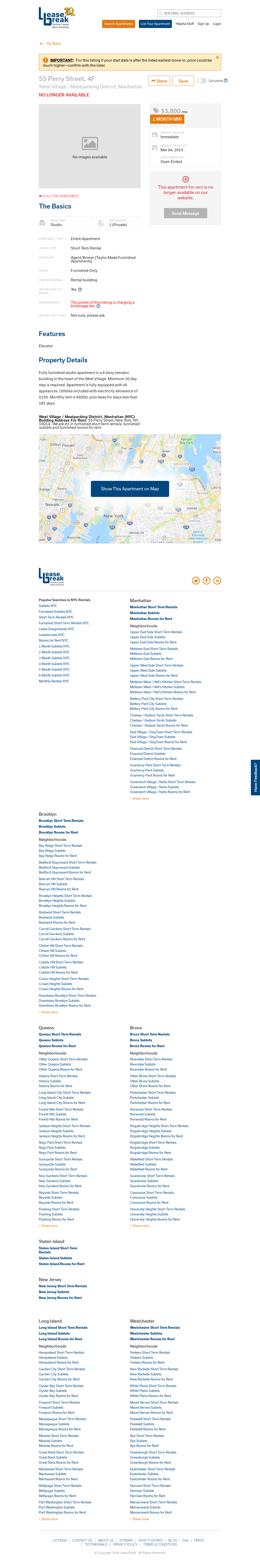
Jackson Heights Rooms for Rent (62, 1136)
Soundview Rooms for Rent (149, 1186)
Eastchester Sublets (144, 1474)
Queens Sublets (51, 1040)
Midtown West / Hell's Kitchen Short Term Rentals (165, 682)
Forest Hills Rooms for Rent (58, 1119)
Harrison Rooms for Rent (147, 1496)
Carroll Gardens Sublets (56, 934)
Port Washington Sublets (57, 1507)
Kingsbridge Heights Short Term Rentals (159, 1126)
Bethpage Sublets (52, 1491)
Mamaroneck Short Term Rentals (153, 1502)
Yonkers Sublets (141, 1357)
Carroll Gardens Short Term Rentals (65, 929)
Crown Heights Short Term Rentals (64, 979)
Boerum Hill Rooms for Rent (58, 889)
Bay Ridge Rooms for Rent (58, 856)
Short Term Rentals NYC (56, 617)
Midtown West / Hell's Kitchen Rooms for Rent (163, 692)
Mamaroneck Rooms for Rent (151, 1512)
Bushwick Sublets (51, 917)
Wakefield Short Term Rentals (151, 1159)
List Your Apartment (155, 24)
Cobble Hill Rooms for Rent (58, 972)
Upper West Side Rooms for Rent (154, 675)
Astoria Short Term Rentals (58, 1076)
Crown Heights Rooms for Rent (61, 989)
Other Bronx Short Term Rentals (153, 1076)
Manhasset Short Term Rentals (61, 1469)
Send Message (185, 213)
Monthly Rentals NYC (54, 681)
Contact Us (82, 1540)
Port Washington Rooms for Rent (62, 1512)
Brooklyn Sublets (52, 826)
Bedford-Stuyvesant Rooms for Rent (65, 872)
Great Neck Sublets (53, 1457)
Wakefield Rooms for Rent (148, 1169)
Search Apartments (119, 24)
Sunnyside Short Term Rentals (61, 1159)
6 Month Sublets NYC (54, 675)
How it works (150, 1540)
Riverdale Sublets (143, 1064)
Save (183, 81)
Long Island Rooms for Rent (60, 1339)
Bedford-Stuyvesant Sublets (59, 867)
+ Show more (139, 798)
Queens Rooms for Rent (57, 1046)
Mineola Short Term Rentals (59, 1436)
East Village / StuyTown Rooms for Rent (158, 742)
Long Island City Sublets (56, 1098)
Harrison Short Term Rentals (150, 1486)
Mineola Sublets (50, 1441)
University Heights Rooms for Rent (155, 1219)
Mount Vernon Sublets (146, 1407)
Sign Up (203, 24)
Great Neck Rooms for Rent (58, 1462)
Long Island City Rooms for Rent (62, 1103)
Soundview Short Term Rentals (152, 1176)
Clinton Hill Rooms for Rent (58, 955)
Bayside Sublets (50, 1197)
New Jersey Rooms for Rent (60, 1298)
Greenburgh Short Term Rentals (153, 1452)
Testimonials (96, 1544)
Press (199, 1540)
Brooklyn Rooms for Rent (58, 832)
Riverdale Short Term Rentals (151, 1059)
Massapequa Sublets (54, 1424)
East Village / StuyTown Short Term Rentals (161, 732)
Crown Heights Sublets (55, 984)
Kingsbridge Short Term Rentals (153, 1142)
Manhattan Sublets (145, 613)
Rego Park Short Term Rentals (60, 1142)
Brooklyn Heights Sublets (57, 900)
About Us (106, 1540)
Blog (172, 1540)
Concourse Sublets (143, 1197)
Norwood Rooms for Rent (148, 1119)
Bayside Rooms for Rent (56, 1202)
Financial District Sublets (147, 754)
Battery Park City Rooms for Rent (153, 709)
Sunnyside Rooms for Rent (58, 1169)
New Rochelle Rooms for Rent (151, 1379)
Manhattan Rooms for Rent (151, 619)
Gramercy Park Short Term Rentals (155, 765)
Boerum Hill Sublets (53, 884)
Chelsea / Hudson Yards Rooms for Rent (159, 725)
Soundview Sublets (144, 1181)
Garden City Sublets (53, 1374)
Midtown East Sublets (145, 654)
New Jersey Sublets (54, 1292)
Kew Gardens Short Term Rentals (63, 1176)
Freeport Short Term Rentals (59, 1402)
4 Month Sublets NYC (54, 664)
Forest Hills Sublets (53, 1114)
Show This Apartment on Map (130, 489)
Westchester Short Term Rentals (155, 1327)
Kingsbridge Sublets (145, 1147)
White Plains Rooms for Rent (150, 1396)
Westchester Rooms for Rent (152, 1339)
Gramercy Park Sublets (147, 770)
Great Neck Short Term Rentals (61, 1452)
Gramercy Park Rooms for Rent (152, 775)
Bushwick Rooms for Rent (57, 922)
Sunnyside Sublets (52, 1164)
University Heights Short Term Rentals (157, 1209)
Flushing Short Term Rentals (59, 1209)
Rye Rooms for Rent (144, 1446)
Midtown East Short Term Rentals (154, 649)
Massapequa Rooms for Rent (59, 1429)
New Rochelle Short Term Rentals (154, 1369)
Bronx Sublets (141, 1040)
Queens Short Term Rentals (60, 1034)
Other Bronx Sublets (144, 1081)
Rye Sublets (138, 1441)
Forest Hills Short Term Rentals (61, 1109)
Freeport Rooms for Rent (56, 1412)
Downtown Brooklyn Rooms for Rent (65, 1005)
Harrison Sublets (142, 1491)
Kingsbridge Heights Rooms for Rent (156, 1136)
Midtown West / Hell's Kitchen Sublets (157, 687)
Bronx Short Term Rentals (150, 1034)
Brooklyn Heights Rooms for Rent (62, 906)
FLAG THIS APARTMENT (60, 196)
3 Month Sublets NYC (54, 658)
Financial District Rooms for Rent (153, 759)
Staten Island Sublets (55, 1258)
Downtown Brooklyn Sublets (59, 1001)
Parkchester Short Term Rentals (153, 1092)
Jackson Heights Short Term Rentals (64, 1126)
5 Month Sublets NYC (54, 669)
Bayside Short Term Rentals (59, 1193)
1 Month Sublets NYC (54, 646)
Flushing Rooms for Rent (56, 1219)
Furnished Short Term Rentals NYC (64, 623)
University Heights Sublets (149, 1214)
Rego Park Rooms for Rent (58, 1153)
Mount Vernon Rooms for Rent (151, 1412)
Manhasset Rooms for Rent (58, 1479)
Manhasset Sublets (52, 1474)
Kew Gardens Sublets (54, 1181)
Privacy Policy (125, 1544)
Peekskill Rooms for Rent (147, 1429)
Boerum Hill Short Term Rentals (61, 879)
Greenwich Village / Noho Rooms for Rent (160, 792)
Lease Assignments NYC (56, 629)
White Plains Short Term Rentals (153, 1386)
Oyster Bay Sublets (53, 1391)
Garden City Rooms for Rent (59, 1379)
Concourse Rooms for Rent (149, 1202)
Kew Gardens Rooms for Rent (60, 1186)
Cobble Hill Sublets (53, 967)
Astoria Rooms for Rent (55, 1086)
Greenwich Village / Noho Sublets (154, 787)
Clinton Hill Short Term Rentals (61, 946)
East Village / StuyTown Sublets (152, 737)
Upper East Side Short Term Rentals (156, 632)
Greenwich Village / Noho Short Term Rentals (163, 782)
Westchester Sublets (146, 1333)
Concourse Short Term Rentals (152, 1193)
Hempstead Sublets (53, 1357)
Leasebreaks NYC (52, 635)
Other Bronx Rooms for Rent (150, 1086)
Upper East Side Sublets (147, 637)
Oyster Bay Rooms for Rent (58, 1396)
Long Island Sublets (54, 1333)
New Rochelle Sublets (145, 1374)
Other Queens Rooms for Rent (60, 1069)
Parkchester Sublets (144, 1098)
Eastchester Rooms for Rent (150, 1479)
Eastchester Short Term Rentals (152, 1469)
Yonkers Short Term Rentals (150, 1352)
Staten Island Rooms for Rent (62, 1264)
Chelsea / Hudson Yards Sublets (153, 720)
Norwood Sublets (142, 1114)
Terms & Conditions (160, 1544)
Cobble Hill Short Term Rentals (61, 962)
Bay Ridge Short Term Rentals (60, 845)
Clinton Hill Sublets (52, 951)
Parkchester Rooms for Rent (150, 1103)
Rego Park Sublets (52, 1147)
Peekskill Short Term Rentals (150, 1419)
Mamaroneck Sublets (145, 1507)
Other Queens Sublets (55, 1064)
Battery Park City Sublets (148, 704)
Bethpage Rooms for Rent (57, 1496)
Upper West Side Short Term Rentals (156, 665)
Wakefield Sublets (143, 1164)
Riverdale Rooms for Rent (148, 1069)
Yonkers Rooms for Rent (147, 1362)
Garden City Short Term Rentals (62, 1369)
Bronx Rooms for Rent (147, 1046)
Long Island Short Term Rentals (63, 1327)
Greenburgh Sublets (145, 1457)
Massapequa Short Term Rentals (62, 1419)
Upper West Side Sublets (148, 670)
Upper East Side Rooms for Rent (153, 642)
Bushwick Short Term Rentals (60, 912)
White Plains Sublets (145, 1391)
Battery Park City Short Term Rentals (156, 699)
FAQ (186, 1540)
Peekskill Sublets (142, 1424)
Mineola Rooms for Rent (56, 1446)
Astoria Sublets (50, 1081)
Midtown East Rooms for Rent (151, 659)
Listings (60, 1540)
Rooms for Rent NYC (53, 640)
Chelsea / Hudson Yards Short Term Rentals (161, 715)
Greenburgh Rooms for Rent (150, 1462)
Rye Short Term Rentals (147, 1436)
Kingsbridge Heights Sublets (151, 1131)
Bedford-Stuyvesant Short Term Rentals (67, 862)
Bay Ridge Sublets (52, 851)
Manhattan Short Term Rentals (153, 607)
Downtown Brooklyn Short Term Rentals (67, 995)
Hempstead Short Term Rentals (61, 1352)
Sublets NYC (48, 606)
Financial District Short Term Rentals (156, 748)
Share (161, 81)
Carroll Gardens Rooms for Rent (62, 939)
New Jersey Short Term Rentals (63, 1286)
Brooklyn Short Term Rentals (61, 821)
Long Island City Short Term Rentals (65, 1092)
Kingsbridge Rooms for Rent (150, 1153)
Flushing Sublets (51, 1214)
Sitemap (126, 1540)
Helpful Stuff (185, 24)
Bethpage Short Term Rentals (60, 1486)
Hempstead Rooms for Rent (59, 1362)
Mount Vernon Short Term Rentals (154, 1402)
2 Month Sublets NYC (54, 652)
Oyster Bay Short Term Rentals (61, 1386)
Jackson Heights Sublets (56, 1131)
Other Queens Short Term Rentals (63, 1059)
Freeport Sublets (51, 1407)
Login (217, 24)
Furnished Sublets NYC (55, 612)
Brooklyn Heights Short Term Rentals (65, 896)
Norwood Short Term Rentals (151, 1109)
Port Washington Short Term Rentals (65, 1502)
